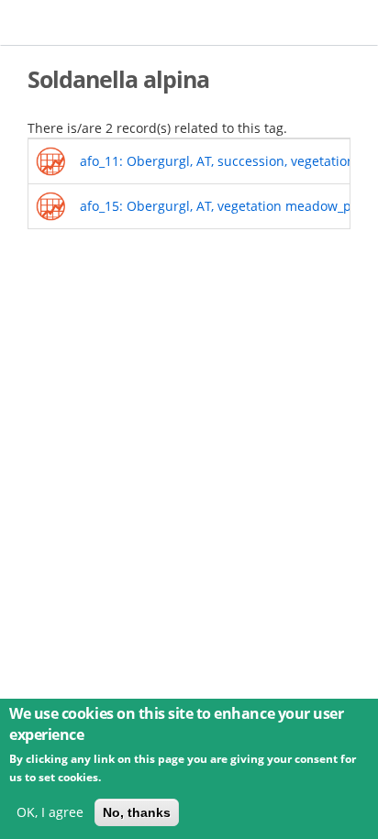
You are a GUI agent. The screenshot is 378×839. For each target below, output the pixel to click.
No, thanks (137, 812)
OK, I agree (50, 812)
